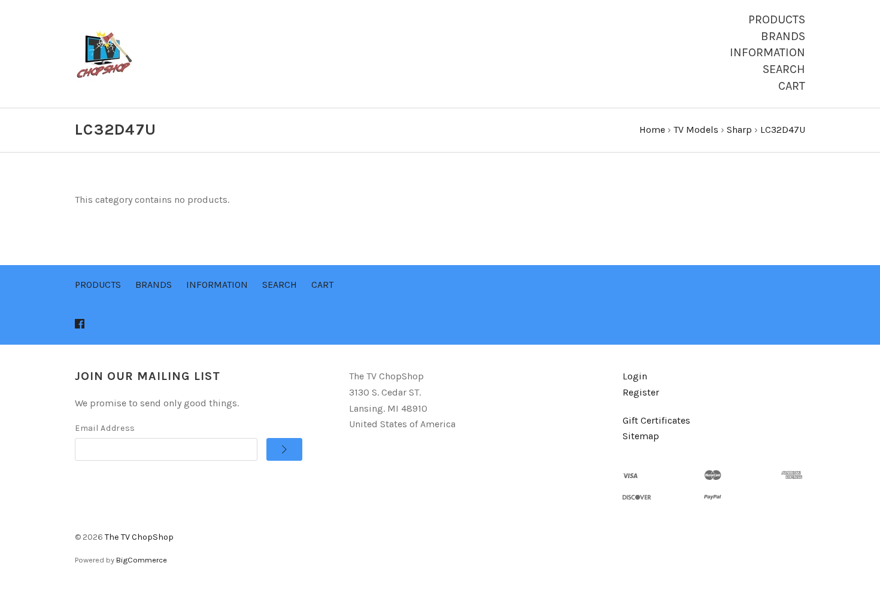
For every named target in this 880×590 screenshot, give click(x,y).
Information (767, 52)
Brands (783, 36)
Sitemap (641, 436)
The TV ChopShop (139, 537)
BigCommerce (141, 559)
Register (641, 392)
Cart (791, 86)
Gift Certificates (656, 420)
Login (635, 376)
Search (784, 69)
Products (776, 19)
